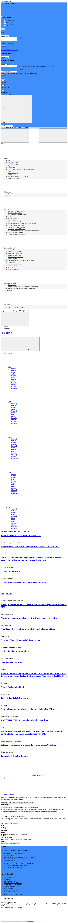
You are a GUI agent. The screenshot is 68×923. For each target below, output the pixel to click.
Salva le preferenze (14, 843)
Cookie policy (8, 877)
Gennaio (13, 368)
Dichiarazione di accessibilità (12, 885)
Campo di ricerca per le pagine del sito (12, 311)
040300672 (10, 855)
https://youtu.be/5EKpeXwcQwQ (10, 823)
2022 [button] (9, 507)
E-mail (19, 66)
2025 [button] (9, 402)
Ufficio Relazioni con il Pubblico (13, 883)
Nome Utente (21, 38)
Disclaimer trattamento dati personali (11, 907)
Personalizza (4, 802)
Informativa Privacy (9, 881)
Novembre (14, 386)
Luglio (13, 379)
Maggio (13, 376)
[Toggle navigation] (15, 136)
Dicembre (14, 388)
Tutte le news (8, 353)
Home (6, 327)
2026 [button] (9, 367)
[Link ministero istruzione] (9, 3)
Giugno (13, 377)
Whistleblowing (8, 888)
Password (20, 40)
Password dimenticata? (7, 43)
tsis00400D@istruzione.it (22, 857)
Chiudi (3, 80)
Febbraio (14, 370)
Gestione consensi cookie (11, 890)
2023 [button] (9, 472)
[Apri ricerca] (53, 136)
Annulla (3, 125)
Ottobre (13, 384)
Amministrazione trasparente (12, 892)
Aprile (13, 374)
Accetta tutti (27, 802)
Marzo (13, 372)
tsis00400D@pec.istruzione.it (23, 859)
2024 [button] (9, 437)
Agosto (13, 381)
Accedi (3, 29)
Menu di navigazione (33, 350)
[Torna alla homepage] (34, 128)
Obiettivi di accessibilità (11, 886)
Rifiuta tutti (15, 802)
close (2, 143)
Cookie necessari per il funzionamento (12, 816)
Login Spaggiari (44, 69)
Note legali (7, 879)
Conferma (9, 125)
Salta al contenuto (6, 1)
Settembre (14, 383)
